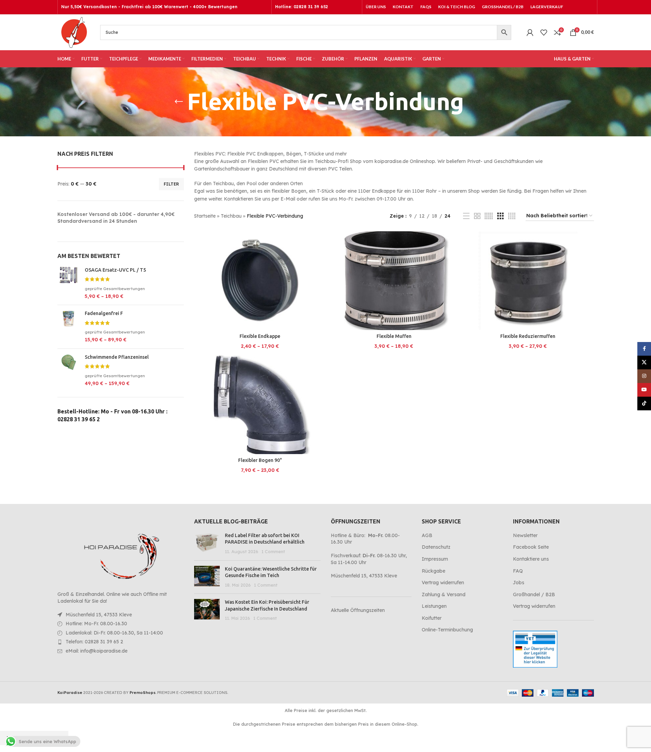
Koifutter (432, 618)
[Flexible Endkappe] (260, 280)
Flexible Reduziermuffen (527, 336)
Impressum (435, 559)
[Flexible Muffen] (394, 280)
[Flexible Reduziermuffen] (528, 280)
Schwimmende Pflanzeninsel (117, 357)
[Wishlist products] (544, 32)
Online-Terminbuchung (447, 630)
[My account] (530, 32)
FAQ (518, 571)
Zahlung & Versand (443, 594)
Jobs (518, 582)
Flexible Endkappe (260, 336)
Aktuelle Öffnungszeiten (358, 610)
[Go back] (178, 102)
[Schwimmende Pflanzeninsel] (68, 370)
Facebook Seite (531, 547)
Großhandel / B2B (534, 594)
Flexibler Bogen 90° (260, 460)
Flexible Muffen (394, 336)
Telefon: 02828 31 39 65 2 (94, 642)
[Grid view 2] (477, 216)
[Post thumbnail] (207, 543)
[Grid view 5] (489, 216)
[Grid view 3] (500, 216)
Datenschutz (436, 547)
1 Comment (273, 551)
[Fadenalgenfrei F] (68, 326)
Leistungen (434, 606)
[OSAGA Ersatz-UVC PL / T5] (68, 283)
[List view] (466, 216)
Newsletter (525, 535)
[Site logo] (73, 32)
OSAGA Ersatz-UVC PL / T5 (115, 270)
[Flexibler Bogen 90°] (260, 404)
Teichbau (231, 216)
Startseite (205, 216)
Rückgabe (433, 571)
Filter (171, 184)
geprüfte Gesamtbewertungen (115, 288)
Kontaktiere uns (531, 559)
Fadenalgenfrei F (104, 313)
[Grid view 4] (511, 216)
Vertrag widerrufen (443, 582)
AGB (427, 535)
